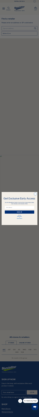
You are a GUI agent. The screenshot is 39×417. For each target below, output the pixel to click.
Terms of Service (19, 218)
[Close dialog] (35, 194)
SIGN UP (19, 212)
